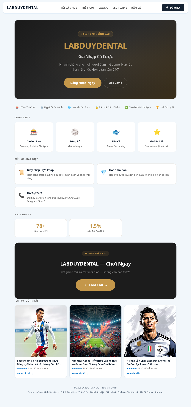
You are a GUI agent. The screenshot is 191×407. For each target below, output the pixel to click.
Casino (103, 7)
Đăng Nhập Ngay (82, 83)
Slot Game (120, 7)
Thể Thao (88, 7)
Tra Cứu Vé (132, 392)
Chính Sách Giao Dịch (48, 392)
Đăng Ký (175, 7)
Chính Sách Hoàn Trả (71, 392)
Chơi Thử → (98, 285)
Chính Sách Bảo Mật (93, 392)
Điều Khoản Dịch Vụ (116, 392)
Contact (31, 392)
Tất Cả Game (69, 7)
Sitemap (159, 392)
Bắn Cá (136, 7)
